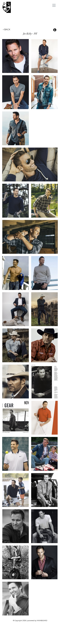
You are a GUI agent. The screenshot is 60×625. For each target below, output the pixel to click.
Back (7, 29)
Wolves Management (24, 7)
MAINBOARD (42, 621)
